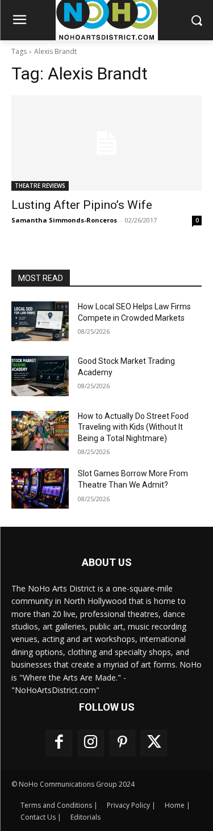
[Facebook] (59, 743)
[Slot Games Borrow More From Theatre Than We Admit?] (40, 488)
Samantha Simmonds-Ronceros (64, 220)
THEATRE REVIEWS (40, 186)
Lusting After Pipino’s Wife (81, 205)
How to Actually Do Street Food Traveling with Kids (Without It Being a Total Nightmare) (133, 427)
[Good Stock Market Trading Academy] (40, 376)
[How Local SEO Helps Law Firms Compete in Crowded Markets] (40, 321)
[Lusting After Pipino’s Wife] (106, 143)
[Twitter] (154, 743)
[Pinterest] (123, 743)
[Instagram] (91, 743)
